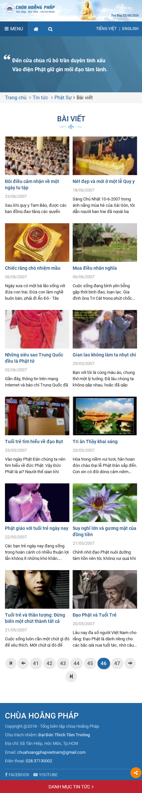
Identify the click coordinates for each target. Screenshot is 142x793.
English (130, 28)
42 (50, 663)
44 (77, 663)
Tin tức (40, 98)
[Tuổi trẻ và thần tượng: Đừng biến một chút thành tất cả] (37, 608)
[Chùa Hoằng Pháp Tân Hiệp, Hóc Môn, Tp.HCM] (71, 8)
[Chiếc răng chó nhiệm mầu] (37, 261)
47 (117, 663)
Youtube (48, 774)
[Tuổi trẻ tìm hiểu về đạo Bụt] (37, 435)
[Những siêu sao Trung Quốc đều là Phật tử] (37, 348)
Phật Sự (63, 98)
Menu (16, 28)
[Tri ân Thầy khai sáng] (105, 435)
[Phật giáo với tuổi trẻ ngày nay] (37, 521)
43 (63, 663)
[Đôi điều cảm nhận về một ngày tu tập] (37, 175)
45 (90, 663)
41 (36, 663)
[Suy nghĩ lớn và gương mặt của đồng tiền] (105, 521)
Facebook (19, 774)
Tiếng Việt (106, 28)
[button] (50, 28)
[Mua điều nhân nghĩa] (105, 261)
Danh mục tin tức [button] (69, 786)
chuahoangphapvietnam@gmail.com (51, 752)
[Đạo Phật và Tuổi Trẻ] (105, 608)
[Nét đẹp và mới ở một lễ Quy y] (105, 175)
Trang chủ (15, 98)
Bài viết (85, 98)
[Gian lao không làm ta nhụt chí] (105, 348)
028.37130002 (39, 760)
